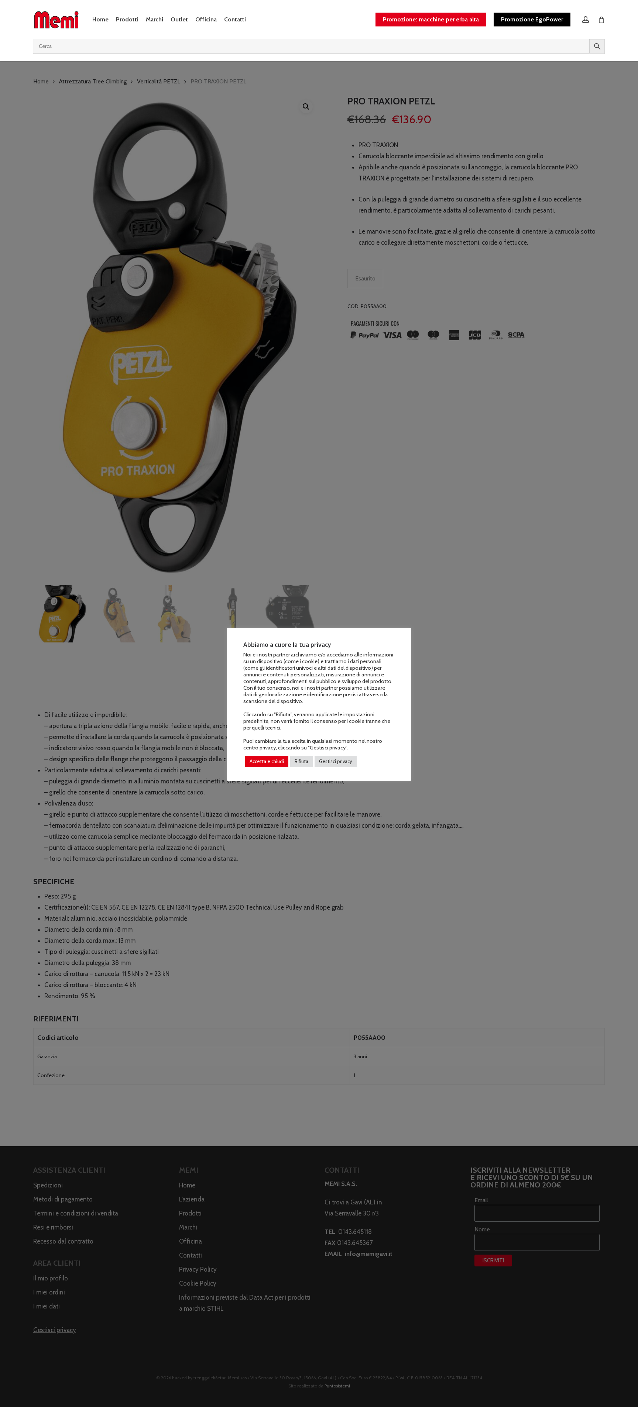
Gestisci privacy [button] (335, 761)
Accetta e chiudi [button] (267, 761)
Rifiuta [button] (301, 761)
